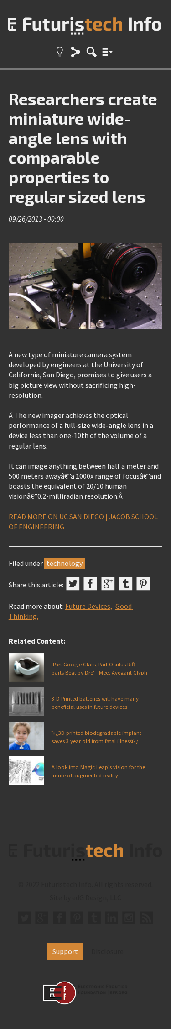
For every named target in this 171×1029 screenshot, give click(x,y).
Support (65, 951)
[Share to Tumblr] (126, 583)
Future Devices (87, 606)
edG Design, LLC (96, 897)
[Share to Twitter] (73, 583)
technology (65, 563)
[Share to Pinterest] (143, 583)
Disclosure (107, 951)
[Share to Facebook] (90, 583)
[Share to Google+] (108, 583)
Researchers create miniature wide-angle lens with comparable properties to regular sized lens (83, 147)
